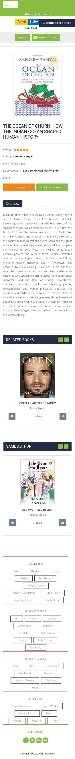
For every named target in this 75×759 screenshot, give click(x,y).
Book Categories (58, 23)
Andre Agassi (37, 408)
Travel (32, 618)
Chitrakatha (48, 633)
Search (22, 37)
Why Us (36, 720)
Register (45, 14)
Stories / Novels (25, 680)
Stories (48, 673)
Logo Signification (23, 600)
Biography (47, 625)
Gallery (24, 578)
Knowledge (52, 666)
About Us (36, 571)
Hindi (15, 666)
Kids (32, 666)
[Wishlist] (12, 416)
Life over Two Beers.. (37, 509)
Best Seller (23, 633)
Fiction (23, 640)
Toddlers (51, 680)
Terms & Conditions (23, 593)
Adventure (24, 625)
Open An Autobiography (37, 403)
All (16, 618)
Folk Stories (45, 640)
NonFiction (25, 673)
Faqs (49, 713)
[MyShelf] (63, 416)
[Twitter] (32, 740)
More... (36, 687)
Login (30, 14)
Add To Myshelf (52, 187)
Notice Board (27, 713)
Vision (17, 720)
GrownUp (35, 647)
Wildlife (52, 618)
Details (38, 416)
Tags (55, 720)
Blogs (56, 571)
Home (15, 571)
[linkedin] (45, 740)
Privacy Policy (35, 585)
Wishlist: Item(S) (48, 37)
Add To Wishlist (19, 187)
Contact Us (52, 600)
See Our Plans (22, 706)
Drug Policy (53, 593)
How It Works (50, 706)
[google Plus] (39, 740)
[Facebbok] (26, 740)
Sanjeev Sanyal (37, 514)
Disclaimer (45, 578)
